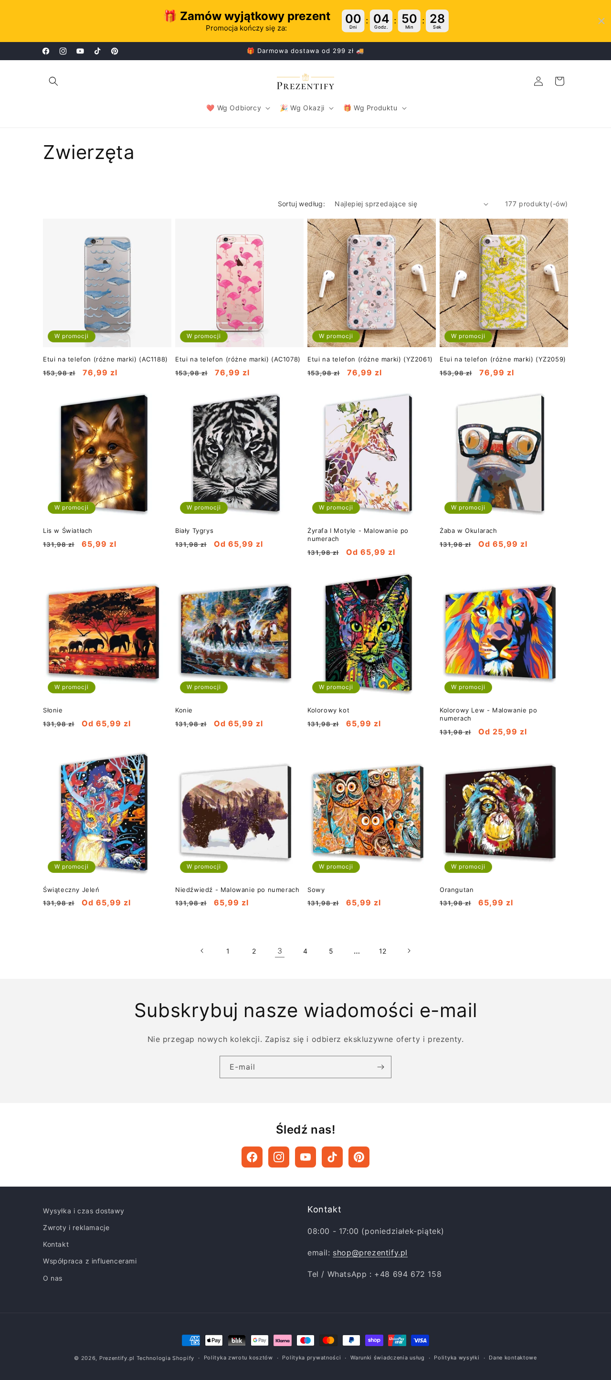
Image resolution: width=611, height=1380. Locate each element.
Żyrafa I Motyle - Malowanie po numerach (358, 534)
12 (383, 951)
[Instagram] (278, 1157)
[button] (53, 81)
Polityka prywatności (311, 1357)
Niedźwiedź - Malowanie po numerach (237, 889)
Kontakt (56, 1244)
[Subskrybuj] (380, 1067)
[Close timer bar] (601, 21)
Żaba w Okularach (468, 530)
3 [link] (280, 950)
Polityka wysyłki (456, 1357)
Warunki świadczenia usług (387, 1357)
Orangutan (457, 889)
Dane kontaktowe (513, 1357)
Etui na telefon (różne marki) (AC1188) (105, 359)
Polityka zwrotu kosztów (238, 1357)
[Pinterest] (358, 1157)
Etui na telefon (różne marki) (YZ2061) (370, 359)
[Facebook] (252, 1157)
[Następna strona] (408, 950)
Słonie (53, 710)
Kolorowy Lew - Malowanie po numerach (488, 714)
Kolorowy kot (328, 710)
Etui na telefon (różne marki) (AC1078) (238, 359)
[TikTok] (332, 1157)
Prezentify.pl (117, 1358)
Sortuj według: (302, 204)
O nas (53, 1278)
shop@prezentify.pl (370, 1252)
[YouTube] (305, 1157)
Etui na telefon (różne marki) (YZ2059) (503, 359)
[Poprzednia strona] (202, 950)
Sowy (316, 889)
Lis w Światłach (68, 530)
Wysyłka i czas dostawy (83, 1211)
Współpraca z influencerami (90, 1261)
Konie (184, 710)
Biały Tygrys (194, 530)
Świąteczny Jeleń (71, 889)
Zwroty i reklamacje (76, 1227)
